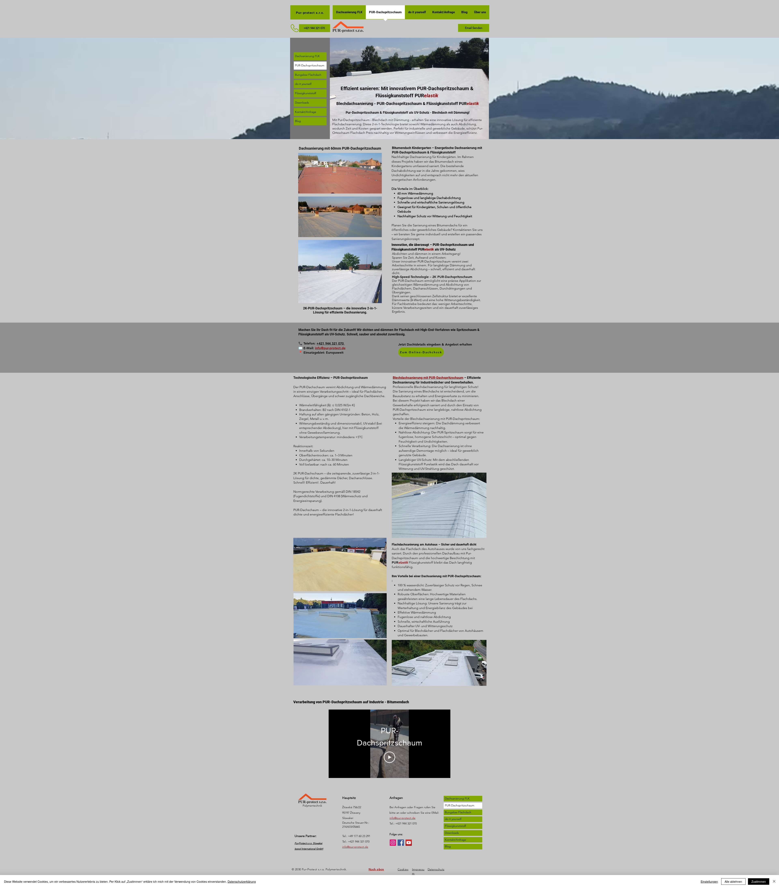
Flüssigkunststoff (305, 93)
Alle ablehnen (733, 881)
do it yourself (303, 84)
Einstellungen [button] (709, 881)
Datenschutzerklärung (242, 881)
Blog (298, 121)
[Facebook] (401, 842)
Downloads (302, 102)
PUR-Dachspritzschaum (309, 65)
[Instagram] (393, 842)
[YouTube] (409, 842)
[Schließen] (774, 881)
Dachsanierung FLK (307, 56)
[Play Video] (389, 757)
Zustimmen (758, 881)
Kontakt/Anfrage (305, 112)
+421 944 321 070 (330, 343)
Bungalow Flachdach (308, 75)
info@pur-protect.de (330, 348)
